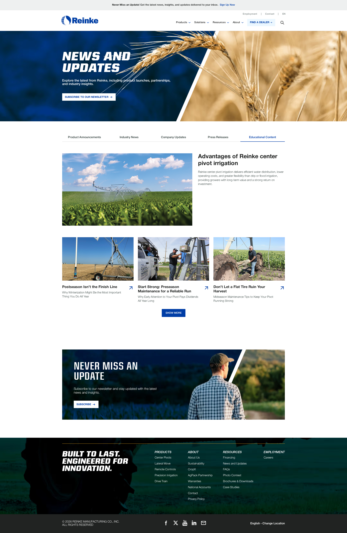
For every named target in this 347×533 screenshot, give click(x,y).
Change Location (267, 523)
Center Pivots (163, 458)
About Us (194, 458)
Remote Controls (165, 469)
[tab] (84, 139)
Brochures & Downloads (238, 481)
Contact (270, 14)
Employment (250, 14)
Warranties (194, 481)
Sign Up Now (227, 5)
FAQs (226, 469)
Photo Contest (232, 475)
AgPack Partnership (200, 475)
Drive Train (161, 481)
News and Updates (235, 463)
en (284, 14)
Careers (268, 458)
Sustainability (196, 463)
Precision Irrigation (166, 475)
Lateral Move (162, 463)
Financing (229, 458)
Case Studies (231, 487)
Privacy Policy (196, 499)
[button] (183, 22)
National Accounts (199, 487)
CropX (192, 469)
